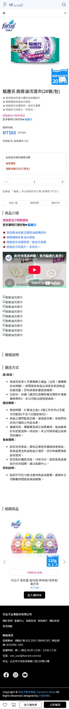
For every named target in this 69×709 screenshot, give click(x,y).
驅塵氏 (28, 119)
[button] (64, 562)
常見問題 (8, 626)
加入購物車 (30, 705)
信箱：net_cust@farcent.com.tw (22, 655)
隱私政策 (54, 620)
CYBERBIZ (44, 695)
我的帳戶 (43, 620)
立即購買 (55, 705)
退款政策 (31, 620)
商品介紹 (13, 202)
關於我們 (8, 620)
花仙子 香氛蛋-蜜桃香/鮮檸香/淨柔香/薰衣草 (34, 581)
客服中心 (19, 620)
